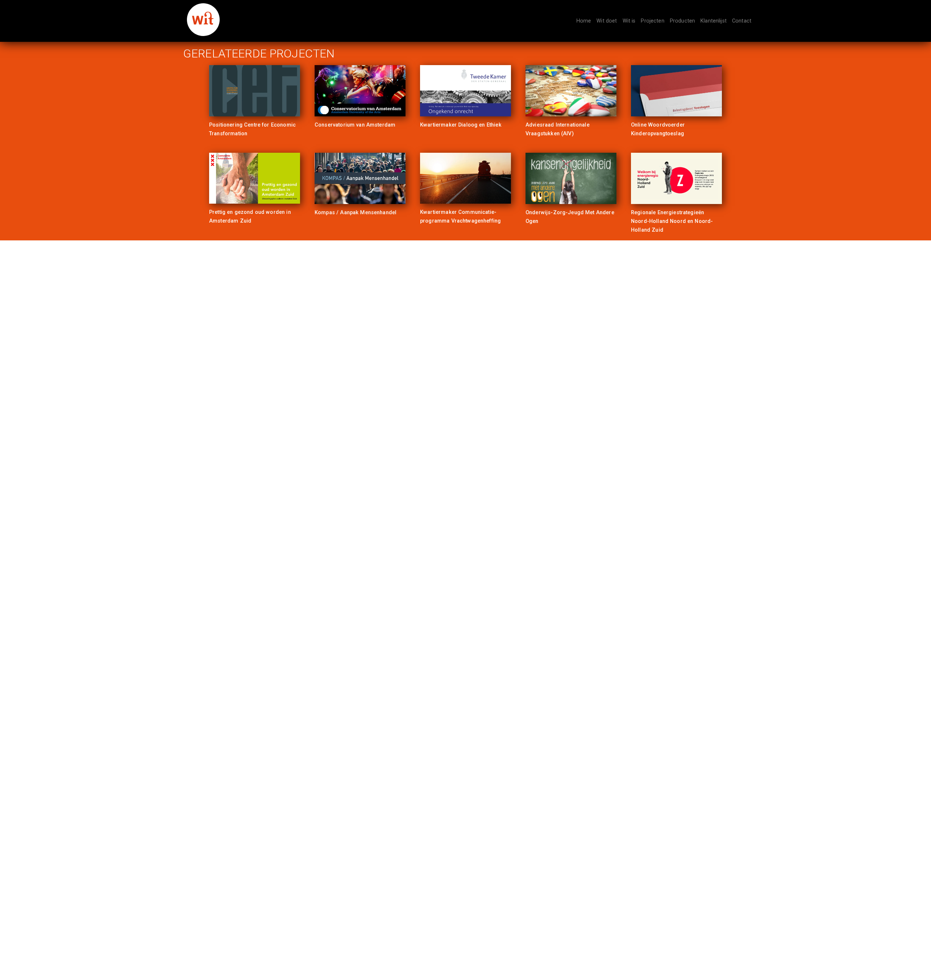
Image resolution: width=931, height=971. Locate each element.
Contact (741, 21)
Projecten (652, 21)
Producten (682, 21)
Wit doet (606, 21)
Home (583, 21)
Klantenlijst (713, 21)
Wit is (629, 21)
